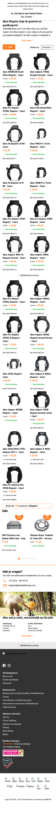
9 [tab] (32, 558)
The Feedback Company (11, 747)
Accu (30, 626)
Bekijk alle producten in (21, 506)
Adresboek (7, 683)
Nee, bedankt (26, 16)
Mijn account (8, 676)
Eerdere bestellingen (10, 680)
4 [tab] (24, 558)
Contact (6, 697)
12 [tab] (37, 558)
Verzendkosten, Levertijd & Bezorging (17, 700)
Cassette (6, 628)
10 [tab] (34, 558)
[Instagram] (9, 665)
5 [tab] (25, 558)
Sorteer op (34, 47)
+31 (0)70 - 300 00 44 (18, 580)
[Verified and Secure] (8, 763)
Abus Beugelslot (12, 26)
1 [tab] (19, 558)
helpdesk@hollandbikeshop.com (22, 585)
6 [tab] (27, 558)
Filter (10, 47)
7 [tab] (29, 558)
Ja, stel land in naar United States (26, 13)
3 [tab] (22, 558)
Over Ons (6, 717)
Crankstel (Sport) (9, 626)
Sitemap (6, 727)
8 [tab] (30, 558)
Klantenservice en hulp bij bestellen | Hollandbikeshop (23, 693)
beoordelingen (22, 744)
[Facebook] (4, 665)
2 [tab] (20, 558)
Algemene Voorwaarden (12, 724)
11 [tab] (35, 558)
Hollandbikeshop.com (28, 799)
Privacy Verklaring (9, 720)
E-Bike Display (33, 628)
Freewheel (6, 630)
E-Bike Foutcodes (9, 707)
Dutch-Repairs (8, 731)
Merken (5, 734)
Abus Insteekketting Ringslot (17, 22)
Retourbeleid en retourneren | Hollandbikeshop (20, 704)
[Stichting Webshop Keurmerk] (13, 753)
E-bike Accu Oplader (35, 630)
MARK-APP (48, 799)
